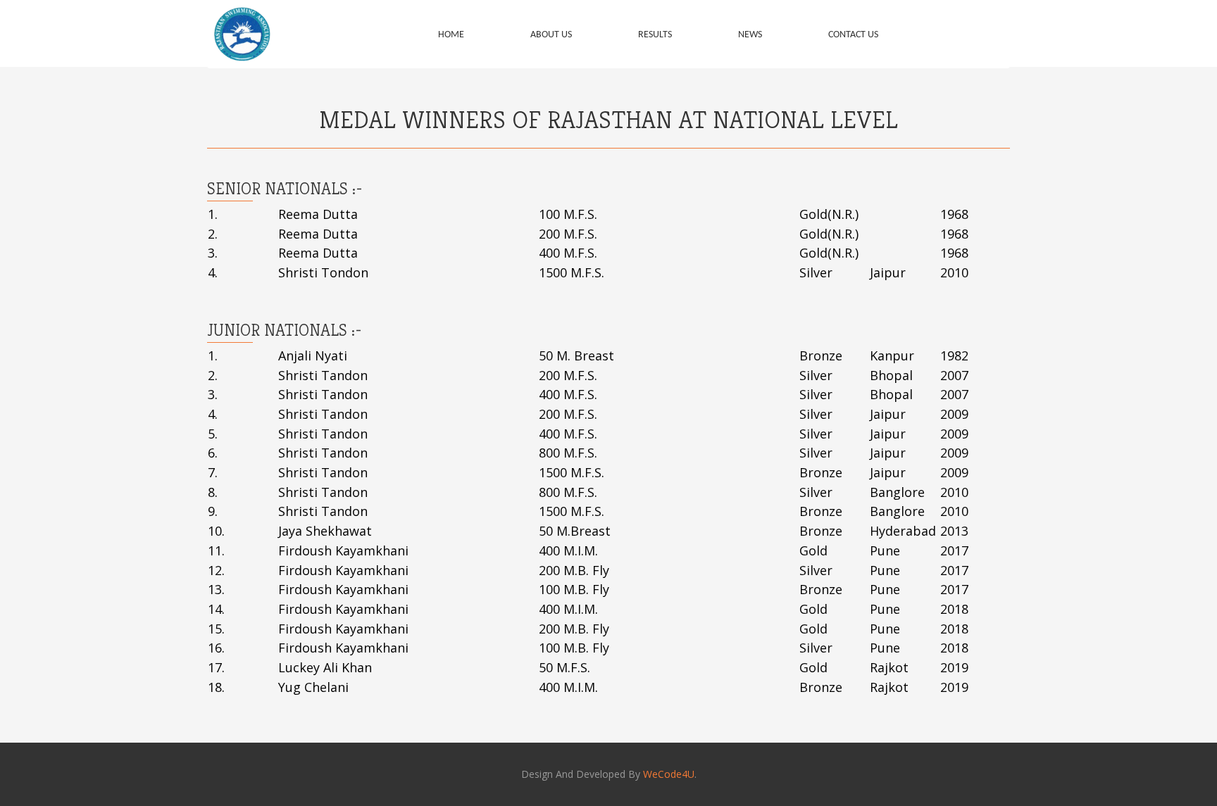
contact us (853, 35)
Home (451, 35)
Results (655, 35)
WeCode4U (668, 774)
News (750, 35)
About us (551, 35)
